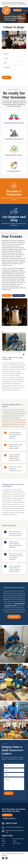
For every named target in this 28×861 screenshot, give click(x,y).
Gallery (14, 841)
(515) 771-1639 (8, 4)
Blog (3, 845)
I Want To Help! (16, 843)
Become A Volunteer (17, 295)
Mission (3, 841)
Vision (3, 843)
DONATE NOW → (14, 616)
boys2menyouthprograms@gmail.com (15, 2)
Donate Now (5, 295)
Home (3, 838)
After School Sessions (18, 838)
